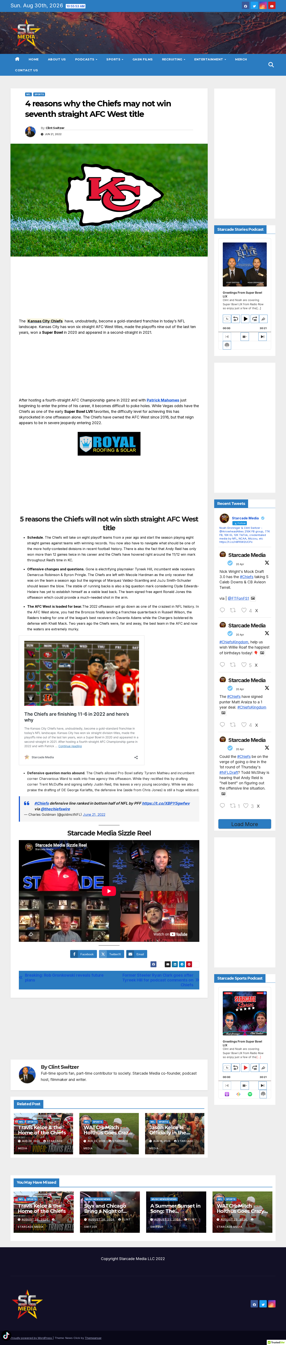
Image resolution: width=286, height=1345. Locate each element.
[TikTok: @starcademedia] (6, 1336)
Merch (241, 59)
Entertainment (209, 59)
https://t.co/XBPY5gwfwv (166, 803)
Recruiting (172, 59)
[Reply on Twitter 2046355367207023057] (223, 665)
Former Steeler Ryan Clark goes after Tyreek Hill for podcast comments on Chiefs (157, 980)
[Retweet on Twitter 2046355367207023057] (234, 665)
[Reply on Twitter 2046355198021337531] (223, 725)
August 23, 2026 (234, 1219)
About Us (57, 59)
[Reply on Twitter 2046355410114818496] (223, 610)
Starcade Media (246, 555)
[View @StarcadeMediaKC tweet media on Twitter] (253, 598)
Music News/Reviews (97, 1199)
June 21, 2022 (94, 814)
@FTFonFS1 (238, 598)
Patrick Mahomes (163, 400)
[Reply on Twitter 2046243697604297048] (223, 806)
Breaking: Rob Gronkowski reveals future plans (64, 978)
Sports (113, 59)
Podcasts (85, 59)
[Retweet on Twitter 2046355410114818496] (234, 610)
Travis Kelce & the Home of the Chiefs (42, 1130)
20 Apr (240, 564)
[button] (271, 64)
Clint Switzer (55, 128)
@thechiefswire (55, 809)
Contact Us (26, 70)
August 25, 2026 (168, 1219)
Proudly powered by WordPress (31, 1338)
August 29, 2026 (35, 1219)
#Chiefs (41, 803)
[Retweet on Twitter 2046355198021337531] (234, 725)
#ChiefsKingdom (233, 642)
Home (34, 59)
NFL (28, 94)
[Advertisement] (109, 288)
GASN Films (143, 59)
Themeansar (93, 1338)
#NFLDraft (228, 772)
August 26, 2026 (101, 1219)
